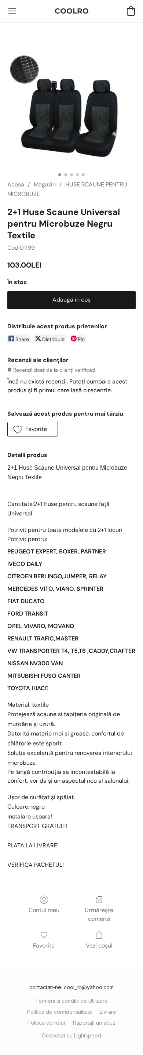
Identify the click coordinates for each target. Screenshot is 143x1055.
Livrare (108, 1012)
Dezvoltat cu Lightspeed (71, 1035)
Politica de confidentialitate (59, 1012)
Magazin (45, 184)
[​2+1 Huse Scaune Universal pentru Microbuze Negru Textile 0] (71, 110)
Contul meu (44, 910)
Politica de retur (46, 1023)
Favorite (44, 945)
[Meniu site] (12, 11)
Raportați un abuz (94, 1023)
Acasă (15, 184)
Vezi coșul (99, 945)
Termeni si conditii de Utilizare (71, 1001)
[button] (72, 11)
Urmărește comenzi (99, 914)
